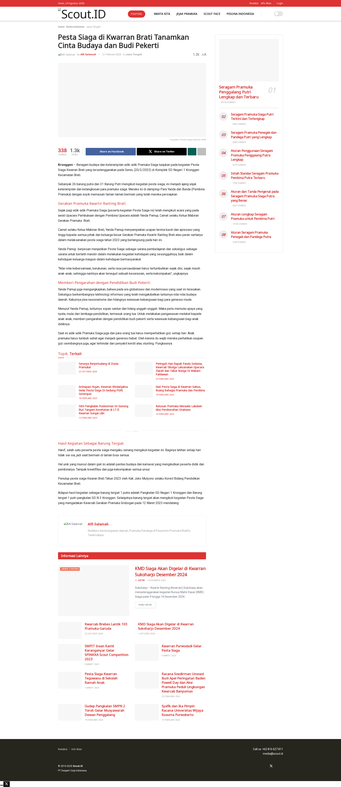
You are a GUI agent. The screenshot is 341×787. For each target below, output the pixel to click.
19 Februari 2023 (94, 720)
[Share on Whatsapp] (192, 151)
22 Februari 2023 (165, 379)
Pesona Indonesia (240, 14)
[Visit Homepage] (82, 14)
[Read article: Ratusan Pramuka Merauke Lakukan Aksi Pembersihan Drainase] (144, 410)
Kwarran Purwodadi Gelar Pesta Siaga (182, 648)
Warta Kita (162, 14)
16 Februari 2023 (88, 418)
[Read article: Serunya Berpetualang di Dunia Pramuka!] (67, 368)
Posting (136, 14)
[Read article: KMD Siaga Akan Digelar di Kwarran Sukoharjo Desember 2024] (93, 590)
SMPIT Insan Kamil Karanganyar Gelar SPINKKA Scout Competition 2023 (106, 652)
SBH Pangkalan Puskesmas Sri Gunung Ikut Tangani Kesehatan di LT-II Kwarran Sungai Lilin (103, 409)
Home (61, 26)
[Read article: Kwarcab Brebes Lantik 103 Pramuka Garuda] (70, 630)
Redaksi (254, 3)
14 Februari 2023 (165, 414)
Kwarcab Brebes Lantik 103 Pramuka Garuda (106, 626)
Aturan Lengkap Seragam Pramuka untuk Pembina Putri (252, 216)
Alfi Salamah (88, 54)
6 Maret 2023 (169, 655)
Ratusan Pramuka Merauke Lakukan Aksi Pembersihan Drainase (179, 407)
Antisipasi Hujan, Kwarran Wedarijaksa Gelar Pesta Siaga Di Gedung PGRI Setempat (103, 390)
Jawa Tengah (93, 26)
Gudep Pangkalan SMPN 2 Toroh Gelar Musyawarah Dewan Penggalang (105, 710)
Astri (141, 580)
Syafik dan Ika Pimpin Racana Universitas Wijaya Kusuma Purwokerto (182, 710)
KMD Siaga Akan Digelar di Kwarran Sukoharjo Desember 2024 (170, 571)
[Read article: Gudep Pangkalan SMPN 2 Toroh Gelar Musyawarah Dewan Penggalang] (70, 712)
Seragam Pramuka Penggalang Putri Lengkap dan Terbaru (239, 92)
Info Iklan (266, 3)
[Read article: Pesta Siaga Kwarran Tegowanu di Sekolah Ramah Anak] (70, 680)
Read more (147, 604)
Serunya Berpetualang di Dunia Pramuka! (98, 365)
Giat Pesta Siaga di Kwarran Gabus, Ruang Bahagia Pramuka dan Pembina (180, 388)
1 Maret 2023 (92, 688)
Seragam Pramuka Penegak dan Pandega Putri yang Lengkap (253, 134)
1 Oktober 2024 (146, 633)
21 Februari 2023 (111, 54)
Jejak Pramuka (186, 14)
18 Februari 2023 (88, 398)
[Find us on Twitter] (271, 766)
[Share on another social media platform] (201, 151)
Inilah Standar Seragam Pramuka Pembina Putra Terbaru (254, 175)
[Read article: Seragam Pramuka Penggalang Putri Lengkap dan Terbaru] (249, 60)
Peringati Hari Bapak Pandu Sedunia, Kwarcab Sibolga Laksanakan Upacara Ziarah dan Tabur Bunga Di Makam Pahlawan (180, 369)
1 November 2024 (156, 580)
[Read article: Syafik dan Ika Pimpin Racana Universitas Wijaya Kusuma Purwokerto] (147, 712)
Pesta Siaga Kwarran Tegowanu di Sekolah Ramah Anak (101, 678)
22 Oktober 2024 (88, 371)
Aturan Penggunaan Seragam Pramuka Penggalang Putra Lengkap (252, 155)
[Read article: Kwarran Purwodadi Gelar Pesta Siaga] (147, 652)
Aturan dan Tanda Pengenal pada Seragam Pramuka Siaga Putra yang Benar (254, 196)
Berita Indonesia (75, 26)
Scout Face (212, 14)
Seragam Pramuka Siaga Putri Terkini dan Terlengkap (252, 116)
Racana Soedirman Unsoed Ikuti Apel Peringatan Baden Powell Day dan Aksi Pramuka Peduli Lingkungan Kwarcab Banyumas (183, 682)
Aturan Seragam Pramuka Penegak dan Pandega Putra (251, 234)
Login (280, 3)
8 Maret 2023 (92, 664)
